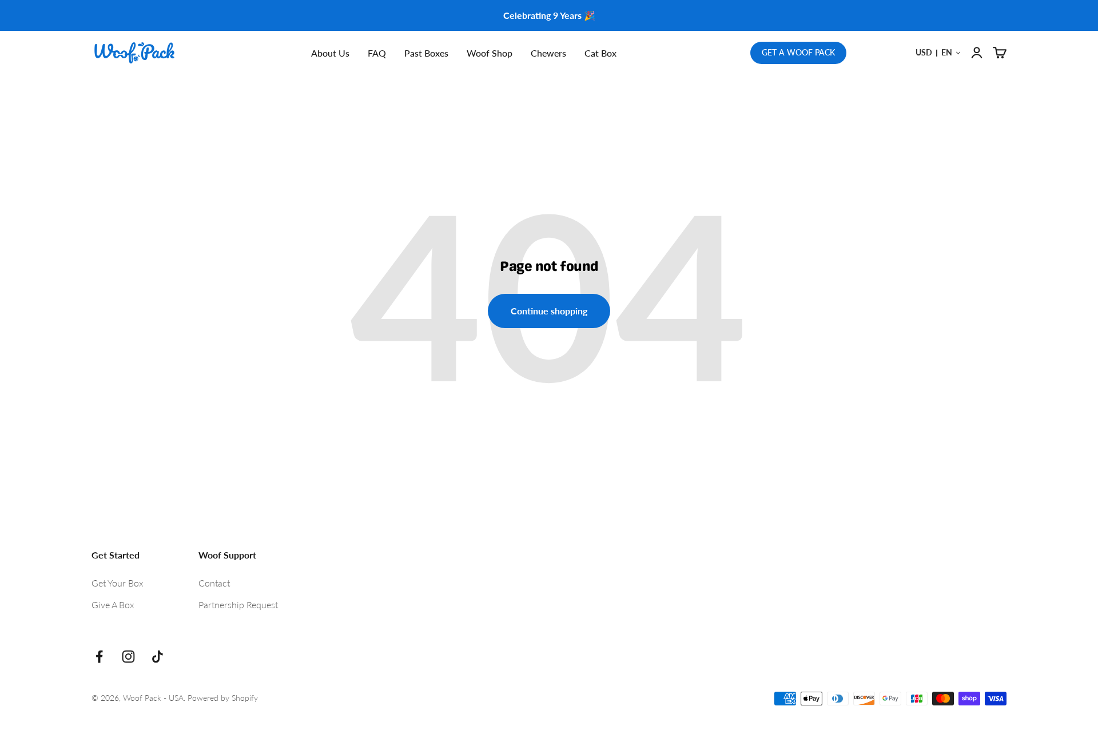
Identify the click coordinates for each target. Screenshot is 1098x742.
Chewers (548, 52)
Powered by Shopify (223, 698)
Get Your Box (118, 582)
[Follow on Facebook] (99, 656)
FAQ (377, 52)
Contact (214, 582)
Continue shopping (549, 310)
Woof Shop (489, 52)
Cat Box (600, 52)
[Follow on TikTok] (157, 656)
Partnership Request (238, 604)
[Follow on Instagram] (128, 656)
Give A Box (113, 604)
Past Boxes (426, 52)
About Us (330, 52)
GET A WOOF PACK (798, 52)
